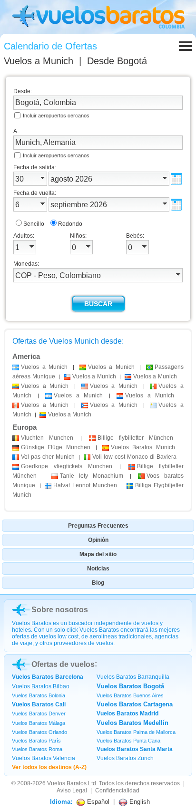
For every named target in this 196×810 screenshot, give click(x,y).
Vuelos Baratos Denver (39, 713)
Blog (98, 582)
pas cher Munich (48, 456)
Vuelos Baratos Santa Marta (135, 749)
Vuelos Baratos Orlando (39, 732)
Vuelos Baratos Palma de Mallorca (136, 732)
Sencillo (33, 224)
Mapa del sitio (98, 554)
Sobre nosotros (59, 610)
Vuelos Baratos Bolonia (38, 695)
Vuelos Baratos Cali (39, 704)
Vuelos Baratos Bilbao (40, 686)
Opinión (98, 540)
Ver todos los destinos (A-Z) (49, 767)
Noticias (98, 568)
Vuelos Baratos (67, 783)
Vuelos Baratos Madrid (127, 713)
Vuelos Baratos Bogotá (130, 686)
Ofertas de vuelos (63, 664)
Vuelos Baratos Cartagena (135, 704)
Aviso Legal (72, 790)
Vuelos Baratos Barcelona (47, 677)
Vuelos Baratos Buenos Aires (130, 695)
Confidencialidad (117, 790)
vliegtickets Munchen (66, 466)
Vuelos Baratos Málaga (38, 723)
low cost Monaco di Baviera (134, 456)
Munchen (47, 437)
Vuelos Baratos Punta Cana (128, 740)
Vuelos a (38, 61)
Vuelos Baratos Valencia (43, 758)
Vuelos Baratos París (36, 740)
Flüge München (55, 447)
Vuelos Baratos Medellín (132, 722)
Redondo (70, 224)
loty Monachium (91, 475)
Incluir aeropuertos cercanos (56, 115)
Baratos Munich (143, 447)
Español (97, 801)
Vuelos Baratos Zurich (125, 758)
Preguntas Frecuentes (98, 525)
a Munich (44, 367)
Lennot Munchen (85, 485)
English (138, 801)
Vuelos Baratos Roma (37, 749)
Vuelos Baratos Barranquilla (133, 677)
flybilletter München (135, 437)
